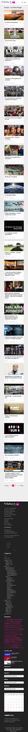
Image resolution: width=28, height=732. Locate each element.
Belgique (17, 623)
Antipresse (12, 623)
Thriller (8, 596)
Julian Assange (19, 632)
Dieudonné (20, 627)
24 (8, 707)
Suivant (21, 485)
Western (8, 598)
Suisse (17, 644)
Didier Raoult (14, 627)
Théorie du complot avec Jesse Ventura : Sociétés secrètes (14, 337)
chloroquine (13, 625)
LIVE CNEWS (14, 657)
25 (10, 707)
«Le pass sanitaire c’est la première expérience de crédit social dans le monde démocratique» (13, 475)
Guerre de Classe (19, 631)
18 (10, 705)
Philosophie (8, 607)
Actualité (6, 560)
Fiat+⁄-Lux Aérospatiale (16, 725)
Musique (7, 604)
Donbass (16, 629)
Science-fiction (10, 595)
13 (16, 702)
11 (10, 702)
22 (22, 705)
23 (5, 707)
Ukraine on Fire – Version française (12, 138)
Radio (7, 609)
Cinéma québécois (11, 575)
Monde (6, 24)
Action (8, 582)
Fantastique (9, 589)
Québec (7, 564)
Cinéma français (10, 572)
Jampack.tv (9, 579)
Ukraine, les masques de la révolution (12, 157)
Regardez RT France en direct (16, 662)
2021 (12, 619)
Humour (7, 603)
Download (12, 731)
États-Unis (21, 647)
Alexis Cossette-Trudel (13, 622)
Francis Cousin (7, 631)
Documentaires (8, 196)
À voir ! (5, 558)
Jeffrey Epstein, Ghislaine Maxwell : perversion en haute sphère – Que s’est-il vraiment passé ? (13, 295)
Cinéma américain (8, 140)
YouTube (15, 647)
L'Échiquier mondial (8, 634)
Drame (8, 586)
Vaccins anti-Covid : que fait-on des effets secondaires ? (14, 357)
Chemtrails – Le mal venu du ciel (13, 396)
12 (13, 702)
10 (8, 702)
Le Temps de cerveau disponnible (11, 233)
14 (19, 702)
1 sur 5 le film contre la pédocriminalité (11, 436)
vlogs (15, 645)
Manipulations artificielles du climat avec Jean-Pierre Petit (13, 377)
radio (13, 642)
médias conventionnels (10, 637)
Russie (16, 642)
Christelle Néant (19, 625)
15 (22, 702)
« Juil (5, 712)
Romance (9, 594)
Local (17, 727)
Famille (8, 588)
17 (8, 705)
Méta (16, 731)
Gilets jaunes (12, 631)
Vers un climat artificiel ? (12, 455)
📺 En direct (6, 613)
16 (5, 705)
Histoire (7, 601)
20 (16, 705)
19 (13, 705)
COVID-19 (7, 627)
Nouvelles (21, 727)
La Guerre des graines (11, 22)
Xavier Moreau (7, 647)
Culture (5, 600)
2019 (5, 620)
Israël (5, 632)
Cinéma (5, 566)
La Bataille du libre (10, 195)
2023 (20, 619)
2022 (16, 620)
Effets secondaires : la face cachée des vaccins (13, 213)
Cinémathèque (18, 729)
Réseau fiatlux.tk (8, 727)
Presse (7, 729)
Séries (7, 576)
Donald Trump (9, 629)
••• (4, 556)
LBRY (13, 634)
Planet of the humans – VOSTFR (12, 416)
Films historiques (10, 592)
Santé (7, 610)
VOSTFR (20, 645)
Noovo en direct (15, 653)
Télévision (8, 612)
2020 (8, 620)
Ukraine (9, 645)
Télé (14, 729)
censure (6, 625)
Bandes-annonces (9, 567)
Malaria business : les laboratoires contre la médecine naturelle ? (11, 317)
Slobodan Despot (11, 643)
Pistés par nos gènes (11, 177)
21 (19, 705)
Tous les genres (9, 581)
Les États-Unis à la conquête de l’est (13, 118)
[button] (24, 2)
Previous (7, 485)
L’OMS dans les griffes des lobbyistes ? (12, 59)
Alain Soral (7, 622)
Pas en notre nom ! (10, 40)
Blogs (14, 727)
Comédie (9, 583)
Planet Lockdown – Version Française (13, 253)
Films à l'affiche (9, 569)
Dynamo (9, 578)
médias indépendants (12, 639)
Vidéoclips (9, 606)
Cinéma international (11, 573)
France (7, 561)
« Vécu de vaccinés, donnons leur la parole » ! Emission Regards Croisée (13, 273)
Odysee (19, 639)
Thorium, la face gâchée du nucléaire (13, 79)
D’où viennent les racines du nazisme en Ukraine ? (13, 98)
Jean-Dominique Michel (12, 632)
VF (12, 645)
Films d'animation (10, 591)
